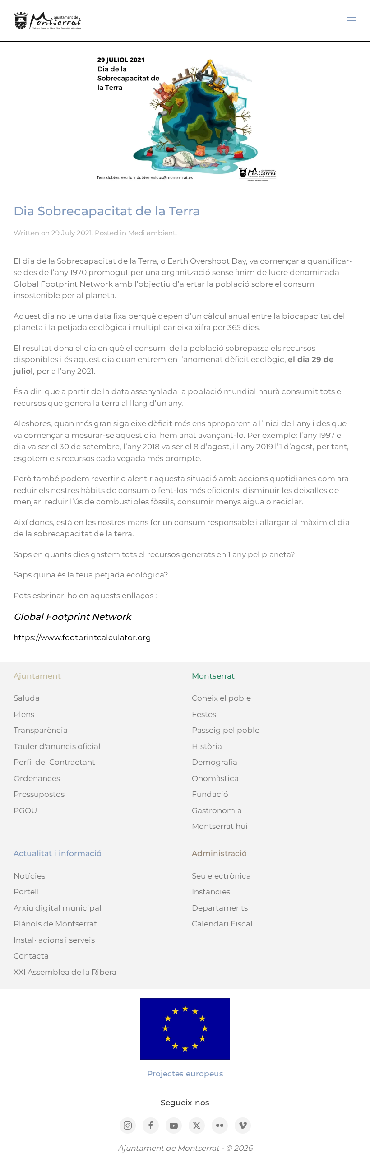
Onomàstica (215, 778)
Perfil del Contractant (54, 762)
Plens (24, 714)
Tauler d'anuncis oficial (57, 746)
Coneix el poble (221, 698)
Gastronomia (217, 810)
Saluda (27, 698)
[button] (351, 20)
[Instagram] (128, 1125)
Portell (26, 891)
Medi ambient (152, 232)
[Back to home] (47, 20)
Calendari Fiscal (222, 923)
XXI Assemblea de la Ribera (65, 972)
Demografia (214, 762)
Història (207, 746)
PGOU (25, 810)
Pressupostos (39, 794)
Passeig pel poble (225, 730)
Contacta (31, 955)
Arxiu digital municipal (58, 907)
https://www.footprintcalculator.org (82, 637)
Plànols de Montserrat (55, 923)
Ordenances (37, 778)
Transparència (41, 730)
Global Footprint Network (72, 616)
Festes (204, 714)
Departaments (220, 907)
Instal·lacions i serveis (54, 940)
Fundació (210, 794)
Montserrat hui (220, 826)
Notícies (29, 875)
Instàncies (211, 891)
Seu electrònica (221, 875)
